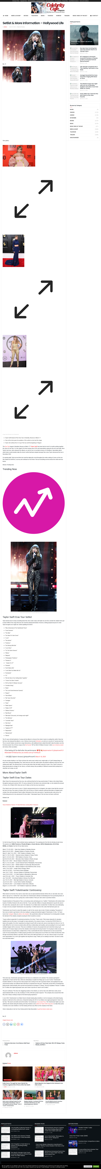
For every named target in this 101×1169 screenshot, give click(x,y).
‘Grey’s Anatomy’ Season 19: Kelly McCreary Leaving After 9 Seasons (20, 805)
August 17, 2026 (48, 1156)
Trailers (67, 15)
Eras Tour (7, 446)
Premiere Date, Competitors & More (88, 1141)
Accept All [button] (96, 1166)
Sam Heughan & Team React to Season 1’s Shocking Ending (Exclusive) (20, 1145)
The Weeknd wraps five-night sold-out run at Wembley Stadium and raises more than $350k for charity (89, 86)
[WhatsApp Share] (14, 1024)
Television (34, 15)
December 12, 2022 (16, 1139)
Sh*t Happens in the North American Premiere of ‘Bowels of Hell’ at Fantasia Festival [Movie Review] (89, 59)
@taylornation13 (47, 750)
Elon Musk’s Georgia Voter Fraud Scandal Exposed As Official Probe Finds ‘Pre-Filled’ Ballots (21, 1154)
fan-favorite (28, 745)
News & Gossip (15, 15)
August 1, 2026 (75, 43)
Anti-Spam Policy (15, 1)
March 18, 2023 (12, 27)
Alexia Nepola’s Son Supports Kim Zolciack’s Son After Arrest (49, 1084)
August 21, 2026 (82, 1129)
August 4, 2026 (84, 71)
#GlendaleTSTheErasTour (12, 753)
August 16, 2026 (84, 53)
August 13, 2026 (84, 80)
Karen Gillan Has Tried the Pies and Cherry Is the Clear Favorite (89, 95)
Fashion (50, 15)
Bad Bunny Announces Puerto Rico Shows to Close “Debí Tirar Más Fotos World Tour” (55, 1152)
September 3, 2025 (16, 1131)
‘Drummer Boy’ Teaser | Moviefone (81, 41)
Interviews (73, 118)
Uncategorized (74, 137)
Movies (26, 15)
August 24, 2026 (8, 1107)
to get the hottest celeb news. (27, 1009)
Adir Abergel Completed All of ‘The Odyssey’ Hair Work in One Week (89, 68)
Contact (95, 15)
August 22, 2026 (84, 90)
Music (43, 15)
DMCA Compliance (32, 1)
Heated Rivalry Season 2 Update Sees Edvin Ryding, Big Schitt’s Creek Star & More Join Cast (54, 1129)
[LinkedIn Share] (11, 1024)
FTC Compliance (58, 1)
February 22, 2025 (15, 1149)
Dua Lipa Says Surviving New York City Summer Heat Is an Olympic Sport (88, 49)
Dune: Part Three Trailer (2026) (79, 1136)
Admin (5, 27)
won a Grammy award (57, 745)
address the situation (23, 914)
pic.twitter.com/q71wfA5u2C (31, 753)
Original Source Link (8, 1020)
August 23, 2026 (73, 1137)
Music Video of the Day (80, 15)
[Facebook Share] (4, 1024)
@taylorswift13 (58, 750)
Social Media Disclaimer (74, 1)
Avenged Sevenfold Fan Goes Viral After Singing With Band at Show (88, 76)
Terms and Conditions (84, 1)
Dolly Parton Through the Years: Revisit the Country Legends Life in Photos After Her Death (16, 1084)
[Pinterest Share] (18, 1024)
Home (6, 15)
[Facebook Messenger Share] (21, 1024)
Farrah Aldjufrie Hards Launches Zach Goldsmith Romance (53, 1102)
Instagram (11, 914)
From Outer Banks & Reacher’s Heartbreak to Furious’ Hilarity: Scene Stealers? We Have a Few (50, 1145)
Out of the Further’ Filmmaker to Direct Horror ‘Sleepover (54, 1136)
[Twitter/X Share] (7, 1024)
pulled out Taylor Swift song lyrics (44, 1004)
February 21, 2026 (15, 1157)
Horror (58, 15)
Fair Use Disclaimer (50, 1)
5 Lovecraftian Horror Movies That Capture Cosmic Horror (88, 1150)
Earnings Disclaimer (40, 1)
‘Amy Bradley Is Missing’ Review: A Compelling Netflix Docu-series (21, 1128)
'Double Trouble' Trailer (85, 1127)
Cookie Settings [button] (88, 1166)
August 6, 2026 (84, 63)
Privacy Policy (65, 1)
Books (71, 109)
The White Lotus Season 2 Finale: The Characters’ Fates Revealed (20, 1136)
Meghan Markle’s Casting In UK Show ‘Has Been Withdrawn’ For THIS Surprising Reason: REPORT (33, 1103)
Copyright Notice (23, 1)
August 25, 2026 (11, 1087)
